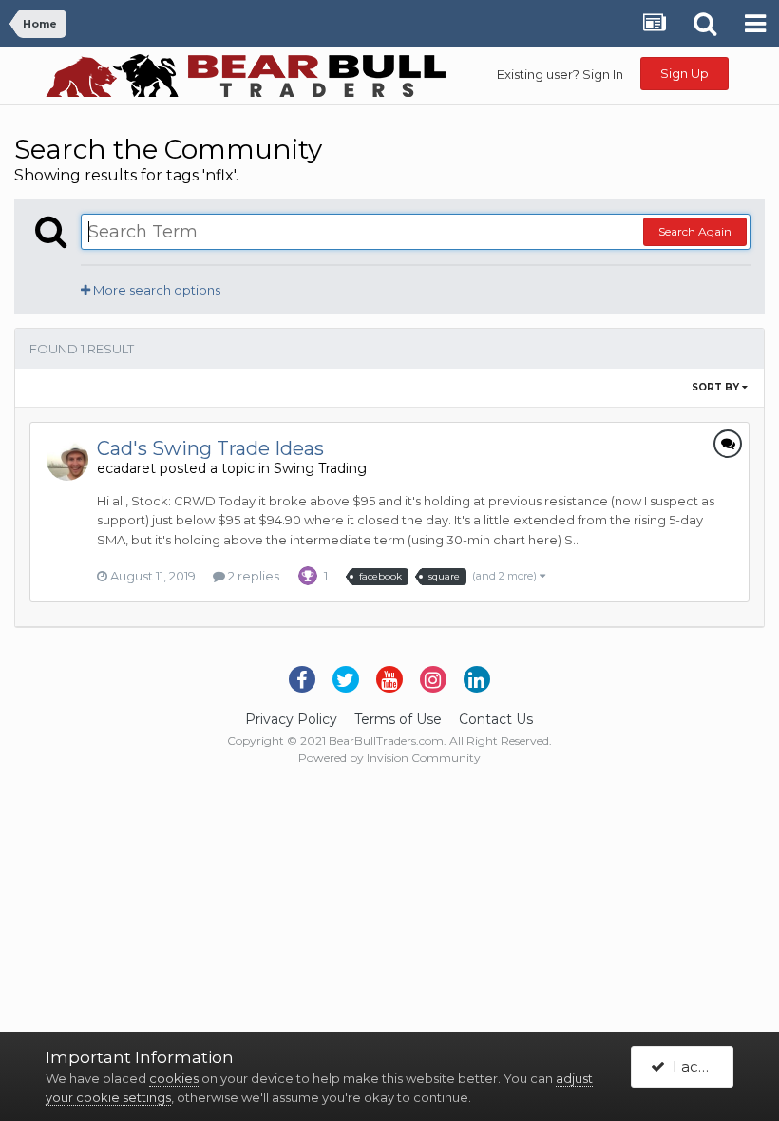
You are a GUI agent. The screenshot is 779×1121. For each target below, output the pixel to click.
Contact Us (496, 719)
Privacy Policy (291, 719)
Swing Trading (320, 468)
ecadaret (126, 468)
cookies (174, 1078)
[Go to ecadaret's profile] (67, 460)
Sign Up (684, 73)
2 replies (252, 575)
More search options (155, 289)
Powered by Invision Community (389, 757)
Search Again (695, 231)
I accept (698, 1066)
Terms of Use (398, 719)
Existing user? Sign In (560, 74)
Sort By (717, 387)
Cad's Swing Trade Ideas (210, 448)
